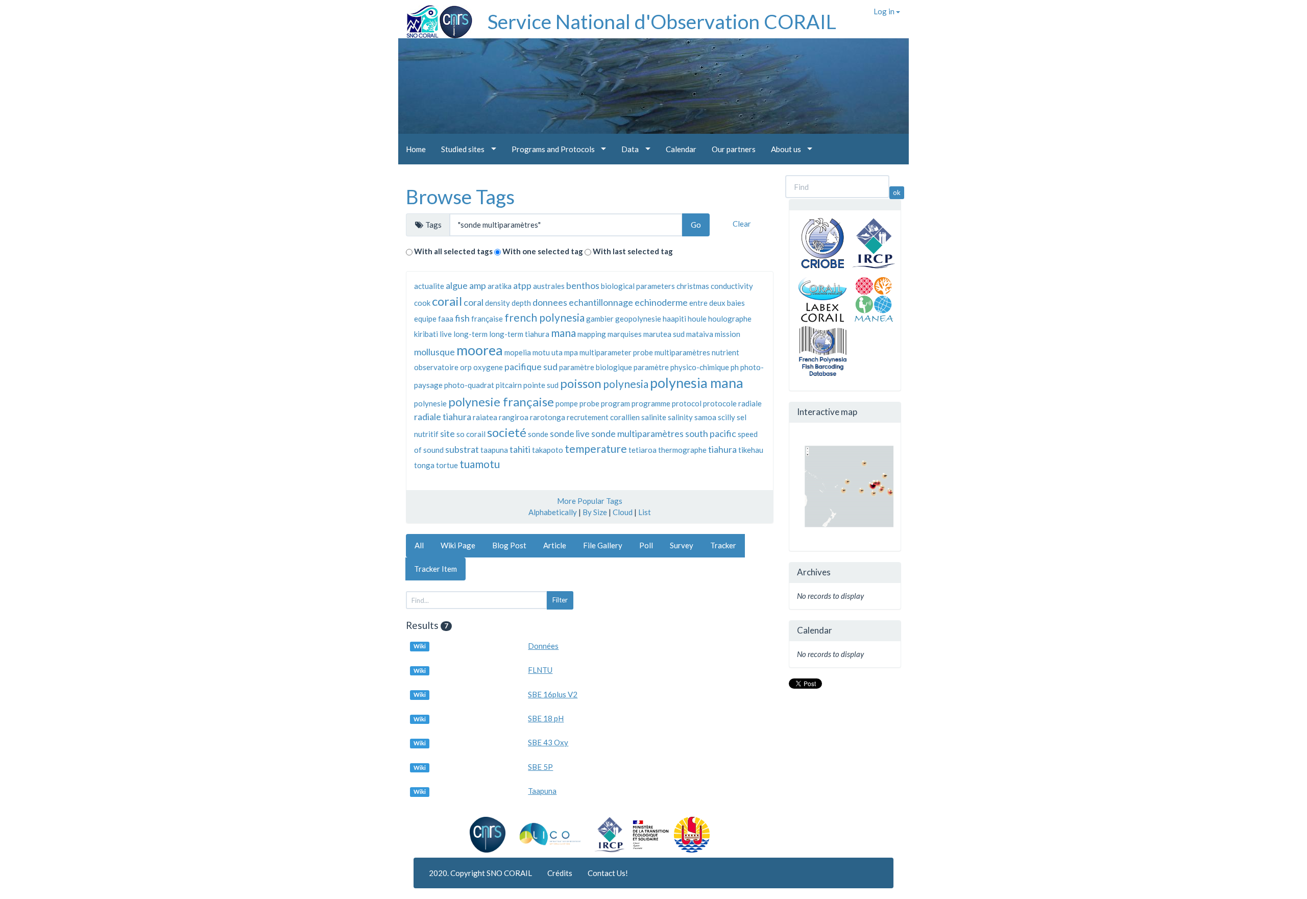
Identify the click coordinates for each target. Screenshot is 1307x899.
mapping (591, 333)
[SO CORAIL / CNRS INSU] (435, 17)
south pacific (710, 433)
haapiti (674, 318)
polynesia (625, 383)
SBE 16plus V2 (552, 694)
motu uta (548, 352)
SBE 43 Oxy (548, 742)
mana (563, 332)
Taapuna (542, 790)
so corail (471, 434)
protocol (686, 403)
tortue (447, 465)
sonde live (570, 433)
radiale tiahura (442, 416)
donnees (550, 302)
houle (697, 318)
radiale (750, 403)
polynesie (430, 403)
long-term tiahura (519, 333)
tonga (424, 465)
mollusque (434, 351)
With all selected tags (453, 251)
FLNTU (540, 669)
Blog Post (509, 545)
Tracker (723, 545)
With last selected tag (633, 251)
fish (462, 318)
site (447, 433)
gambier (600, 318)
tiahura (722, 449)
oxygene (488, 367)
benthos (582, 285)
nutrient (725, 352)
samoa (705, 417)
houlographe (730, 318)
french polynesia (544, 317)
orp (466, 367)
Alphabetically (552, 512)
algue (457, 285)
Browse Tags (460, 196)
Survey (681, 545)
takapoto (547, 449)
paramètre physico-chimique (681, 367)
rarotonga (547, 417)
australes (549, 285)
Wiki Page (458, 545)
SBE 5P (540, 766)
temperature (596, 448)
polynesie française (501, 401)
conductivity (732, 285)
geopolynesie (638, 318)
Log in (885, 11)
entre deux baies (717, 302)
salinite (653, 417)
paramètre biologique (595, 367)
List (644, 512)
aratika (500, 285)
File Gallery (602, 545)
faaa (445, 318)
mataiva (699, 333)
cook (422, 302)
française (487, 318)
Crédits (559, 873)
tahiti (520, 449)
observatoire (436, 367)
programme (651, 403)
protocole (720, 403)
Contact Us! (608, 873)
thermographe (682, 449)
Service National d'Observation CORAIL (662, 21)
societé (506, 432)
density (497, 302)
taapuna (494, 449)
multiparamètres (682, 352)
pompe (566, 403)
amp (477, 285)
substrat (462, 449)
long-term (470, 333)
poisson (580, 383)
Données (543, 645)
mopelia (517, 352)
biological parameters (638, 285)
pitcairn (509, 385)
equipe (425, 318)
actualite (429, 285)
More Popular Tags (589, 500)
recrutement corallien (603, 417)
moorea (479, 350)
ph (735, 367)
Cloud (623, 512)
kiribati (426, 333)
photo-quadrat (469, 385)
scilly (726, 417)
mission (727, 333)
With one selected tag (542, 251)
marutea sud (664, 333)
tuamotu (479, 463)
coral (473, 302)
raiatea (485, 417)
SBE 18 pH (546, 718)
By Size (595, 512)
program (615, 403)
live (446, 333)
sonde (538, 434)
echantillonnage (601, 302)
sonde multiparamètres (637, 433)
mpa (571, 352)
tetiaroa (642, 449)
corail (447, 301)
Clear (742, 223)
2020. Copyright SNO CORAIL (480, 873)
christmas (692, 285)
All (419, 545)
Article (554, 545)
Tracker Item (435, 568)
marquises (625, 333)
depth (521, 302)
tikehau (750, 449)
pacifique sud (531, 366)
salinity (680, 417)
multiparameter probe (616, 352)
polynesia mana (696, 382)
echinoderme (661, 302)
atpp (522, 285)
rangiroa (513, 417)
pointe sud (541, 385)
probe (589, 403)
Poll (646, 545)
